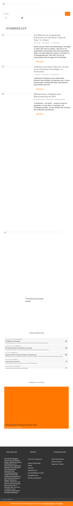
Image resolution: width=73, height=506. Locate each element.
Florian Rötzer (45, 43)
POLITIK (30, 468)
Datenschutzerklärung (58, 459)
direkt (60, 504)
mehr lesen (39, 61)
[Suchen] (67, 14)
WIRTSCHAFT (32, 470)
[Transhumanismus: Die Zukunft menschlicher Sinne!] (36, 405)
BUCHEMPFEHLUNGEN (36, 473)
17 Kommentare (55, 43)
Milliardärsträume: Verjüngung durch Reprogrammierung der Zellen (47, 95)
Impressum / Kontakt (57, 464)
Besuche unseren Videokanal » (14, 427)
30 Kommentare (55, 74)
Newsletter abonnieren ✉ (35, 459)
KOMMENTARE (33, 475)
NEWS (30, 465)
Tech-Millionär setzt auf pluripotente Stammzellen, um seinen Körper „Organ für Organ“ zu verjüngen (49, 37)
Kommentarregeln (57, 461)
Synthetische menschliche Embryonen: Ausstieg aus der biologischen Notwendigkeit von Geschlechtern (51, 69)
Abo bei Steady (48, 504)
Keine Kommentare (60, 99)
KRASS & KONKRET (34, 478)
